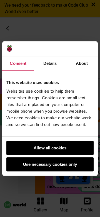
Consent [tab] (18, 63)
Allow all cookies (50, 148)
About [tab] (82, 63)
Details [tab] (50, 63)
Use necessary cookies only (50, 164)
